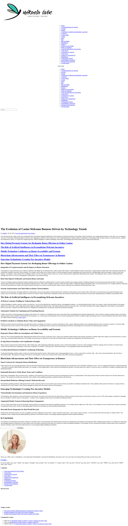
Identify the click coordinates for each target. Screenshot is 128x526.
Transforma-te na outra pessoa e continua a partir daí (23, 522)
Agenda (63, 29)
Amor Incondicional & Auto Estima (71, 49)
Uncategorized (65, 63)
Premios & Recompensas (68, 61)
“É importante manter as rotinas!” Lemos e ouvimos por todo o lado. (28, 520)
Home (63, 25)
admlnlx (4, 233)
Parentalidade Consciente (68, 60)
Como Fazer (64, 50)
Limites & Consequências (68, 55)
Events (63, 36)
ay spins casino (21, 317)
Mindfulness (64, 43)
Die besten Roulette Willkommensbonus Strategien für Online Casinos (23, 510)
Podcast (63, 44)
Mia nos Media (65, 41)
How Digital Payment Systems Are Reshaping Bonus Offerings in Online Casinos (37, 243)
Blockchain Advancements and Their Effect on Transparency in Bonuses (33, 255)
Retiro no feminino (66, 47)
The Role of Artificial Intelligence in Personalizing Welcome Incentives (32, 247)
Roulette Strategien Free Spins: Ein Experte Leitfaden (19, 512)
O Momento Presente (67, 58)
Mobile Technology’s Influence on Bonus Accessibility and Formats (30, 251)
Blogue (63, 30)
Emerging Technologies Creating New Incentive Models (25, 259)
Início (62, 38)
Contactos (64, 33)
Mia (62, 39)
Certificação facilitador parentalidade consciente (74, 32)
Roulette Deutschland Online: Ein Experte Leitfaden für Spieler (21, 514)
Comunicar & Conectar (67, 52)
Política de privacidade (67, 46)
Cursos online (65, 35)
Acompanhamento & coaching (69, 27)
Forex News (64, 54)
